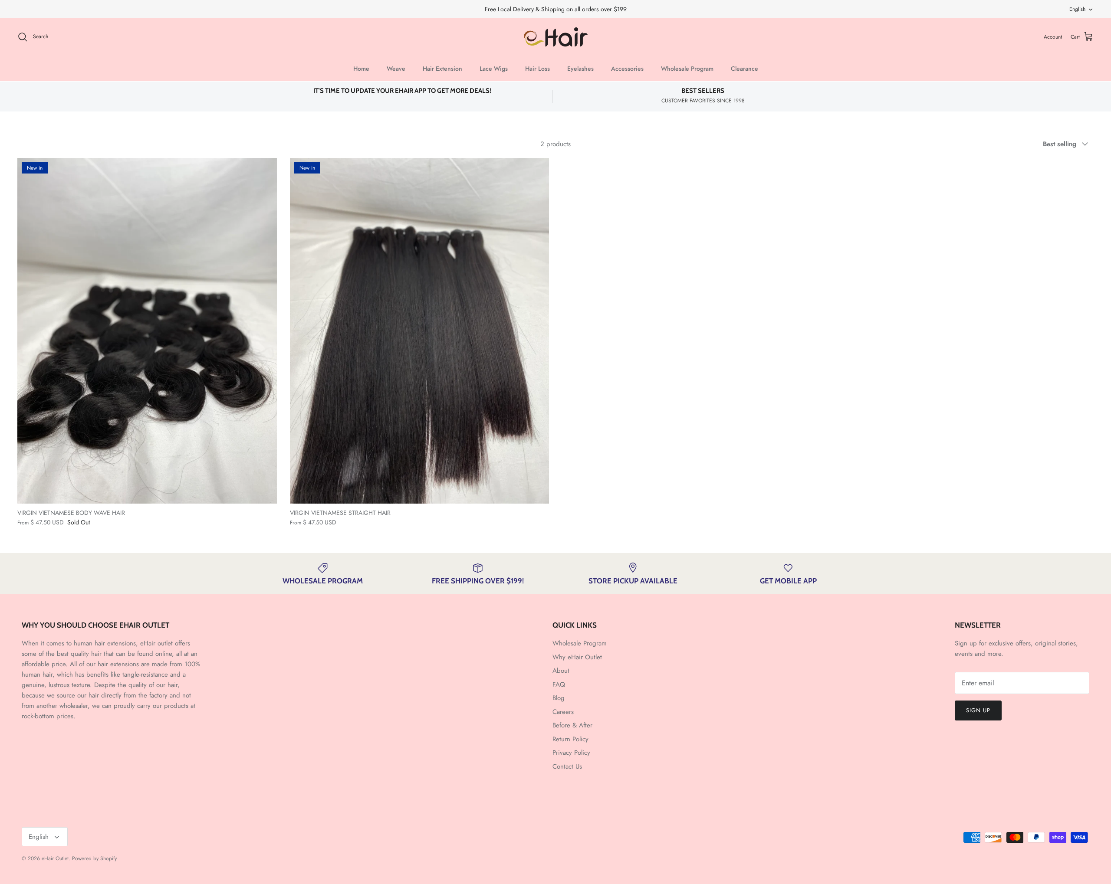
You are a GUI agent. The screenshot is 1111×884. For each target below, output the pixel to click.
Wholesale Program (687, 68)
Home (361, 68)
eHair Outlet (55, 858)
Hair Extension (442, 68)
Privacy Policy (571, 752)
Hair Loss (537, 68)
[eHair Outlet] (556, 37)
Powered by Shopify (94, 858)
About (560, 670)
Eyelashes (580, 68)
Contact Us (567, 766)
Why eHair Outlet (577, 657)
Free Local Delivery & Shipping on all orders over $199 (556, 9)
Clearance (744, 68)
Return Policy (570, 739)
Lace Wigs (494, 68)
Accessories (627, 68)
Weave (396, 68)
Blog (558, 698)
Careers (563, 712)
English (1077, 9)
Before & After (572, 725)
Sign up (978, 710)
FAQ (558, 684)
